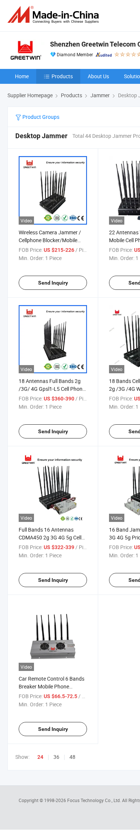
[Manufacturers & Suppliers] (54, 14)
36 (56, 756)
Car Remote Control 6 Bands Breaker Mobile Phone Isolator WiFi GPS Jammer (51, 686)
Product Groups (40, 116)
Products (62, 76)
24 (40, 757)
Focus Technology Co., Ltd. (94, 800)
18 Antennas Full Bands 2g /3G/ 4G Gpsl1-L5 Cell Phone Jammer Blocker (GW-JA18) (52, 388)
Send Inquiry (53, 283)
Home (22, 76)
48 (72, 756)
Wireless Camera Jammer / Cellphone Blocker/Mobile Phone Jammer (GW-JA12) (50, 240)
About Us (98, 76)
